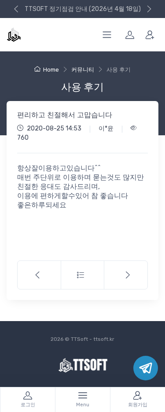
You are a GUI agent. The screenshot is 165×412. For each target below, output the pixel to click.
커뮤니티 (82, 69)
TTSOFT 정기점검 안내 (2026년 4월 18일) (83, 9)
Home (51, 69)
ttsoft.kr (103, 339)
